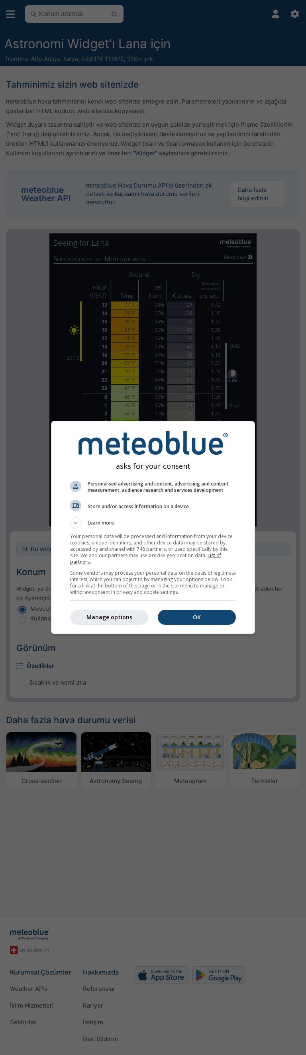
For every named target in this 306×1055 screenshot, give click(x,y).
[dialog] (153, 527)
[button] (153, 522)
